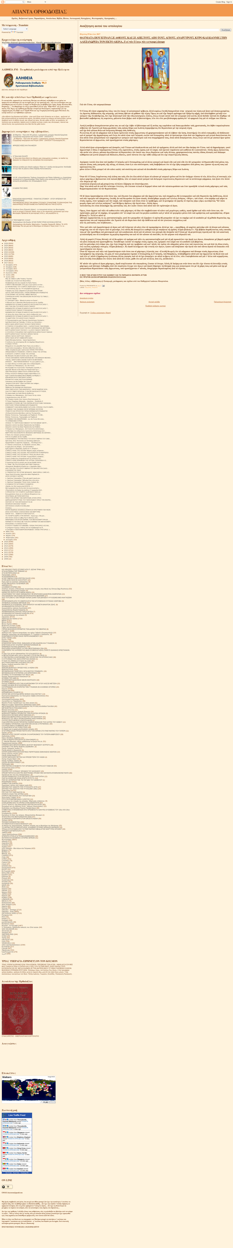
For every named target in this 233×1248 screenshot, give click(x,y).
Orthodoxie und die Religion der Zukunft (18, 381)
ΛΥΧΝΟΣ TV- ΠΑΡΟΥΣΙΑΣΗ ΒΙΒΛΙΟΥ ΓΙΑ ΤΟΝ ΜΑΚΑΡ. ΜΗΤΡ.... (26, 423)
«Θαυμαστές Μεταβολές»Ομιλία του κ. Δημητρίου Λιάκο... (23, 466)
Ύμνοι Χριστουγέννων (10, 834)
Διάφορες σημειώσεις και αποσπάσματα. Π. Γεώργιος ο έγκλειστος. (26, 634)
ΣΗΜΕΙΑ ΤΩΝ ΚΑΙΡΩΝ (10, 783)
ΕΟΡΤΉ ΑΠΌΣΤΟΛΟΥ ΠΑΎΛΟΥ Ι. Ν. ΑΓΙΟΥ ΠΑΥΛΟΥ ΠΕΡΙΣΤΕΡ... (27, 330)
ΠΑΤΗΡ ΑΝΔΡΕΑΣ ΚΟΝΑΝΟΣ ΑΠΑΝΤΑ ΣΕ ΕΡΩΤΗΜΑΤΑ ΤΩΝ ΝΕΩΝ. (28, 510)
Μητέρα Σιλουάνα (8, 710)
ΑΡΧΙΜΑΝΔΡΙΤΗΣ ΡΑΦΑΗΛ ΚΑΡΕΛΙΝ (15, 613)
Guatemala (6, 880)
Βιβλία (4, 620)
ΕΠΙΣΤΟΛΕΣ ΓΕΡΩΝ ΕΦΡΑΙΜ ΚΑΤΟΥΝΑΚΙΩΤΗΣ (21, 405)
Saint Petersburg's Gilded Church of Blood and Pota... (22, 371)
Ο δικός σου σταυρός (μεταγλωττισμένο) (18, 435)
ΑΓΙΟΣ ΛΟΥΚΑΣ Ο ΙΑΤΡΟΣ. (14, 476)
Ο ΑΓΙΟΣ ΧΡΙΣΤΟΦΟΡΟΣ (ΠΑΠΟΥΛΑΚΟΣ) (17, 720)
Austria (4, 846)
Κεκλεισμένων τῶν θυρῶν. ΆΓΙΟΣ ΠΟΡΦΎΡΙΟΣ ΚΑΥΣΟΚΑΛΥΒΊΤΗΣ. (37, 222)
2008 (6, 559)
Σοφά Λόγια (6, 790)
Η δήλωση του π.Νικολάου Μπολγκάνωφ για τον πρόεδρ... (24, 302)
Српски (4, 948)
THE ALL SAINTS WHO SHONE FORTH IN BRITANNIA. (24, 360)
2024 (6, 248)
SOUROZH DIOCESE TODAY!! (15, 504)
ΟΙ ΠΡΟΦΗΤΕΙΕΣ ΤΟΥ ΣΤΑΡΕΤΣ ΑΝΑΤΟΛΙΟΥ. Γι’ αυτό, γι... (25, 286)
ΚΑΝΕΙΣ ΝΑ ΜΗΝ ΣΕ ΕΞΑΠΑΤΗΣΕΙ (14, 685)
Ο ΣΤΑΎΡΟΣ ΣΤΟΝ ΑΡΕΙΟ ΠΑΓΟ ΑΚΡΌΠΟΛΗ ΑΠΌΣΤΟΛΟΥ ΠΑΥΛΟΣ (28, 332)
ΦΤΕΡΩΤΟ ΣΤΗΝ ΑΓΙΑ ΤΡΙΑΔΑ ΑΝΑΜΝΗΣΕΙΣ (18, 836)
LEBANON (6, 899)
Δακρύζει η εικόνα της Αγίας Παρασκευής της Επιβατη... (23, 425)
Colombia (5, 860)
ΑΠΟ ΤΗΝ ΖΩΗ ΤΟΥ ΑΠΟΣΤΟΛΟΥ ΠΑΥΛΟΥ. (20, 306)
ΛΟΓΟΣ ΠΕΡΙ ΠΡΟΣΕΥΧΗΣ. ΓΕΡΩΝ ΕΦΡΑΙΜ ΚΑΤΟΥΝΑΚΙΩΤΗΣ (26, 292)
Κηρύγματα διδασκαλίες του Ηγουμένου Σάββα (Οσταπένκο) (23, 696)
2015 (6, 544)
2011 (6, 552)
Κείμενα (4, 689)
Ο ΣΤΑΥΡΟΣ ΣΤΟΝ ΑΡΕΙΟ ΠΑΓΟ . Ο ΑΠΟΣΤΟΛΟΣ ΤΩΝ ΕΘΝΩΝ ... (27, 326)
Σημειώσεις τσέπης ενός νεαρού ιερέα (15, 785)
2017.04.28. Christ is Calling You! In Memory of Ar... (22, 518)
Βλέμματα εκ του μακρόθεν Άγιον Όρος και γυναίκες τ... (23, 346)
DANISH (5, 866)
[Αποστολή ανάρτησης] (102, 285)
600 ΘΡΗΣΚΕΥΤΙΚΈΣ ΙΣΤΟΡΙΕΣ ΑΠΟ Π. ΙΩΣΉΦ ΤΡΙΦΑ (21, 569)
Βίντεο (4, 622)
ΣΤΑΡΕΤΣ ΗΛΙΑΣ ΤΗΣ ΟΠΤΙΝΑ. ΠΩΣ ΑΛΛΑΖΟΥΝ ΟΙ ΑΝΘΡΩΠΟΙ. (27, 452)
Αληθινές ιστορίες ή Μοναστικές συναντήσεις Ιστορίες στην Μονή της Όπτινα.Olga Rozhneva (35, 589)
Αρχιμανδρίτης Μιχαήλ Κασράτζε (13, 610)
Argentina (5, 843)
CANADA (5, 855)
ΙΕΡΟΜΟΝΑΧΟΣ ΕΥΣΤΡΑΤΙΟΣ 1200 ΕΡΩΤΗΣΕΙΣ (19, 673)
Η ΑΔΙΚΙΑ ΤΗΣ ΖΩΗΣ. (20, 188)
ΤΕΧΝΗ (4, 820)
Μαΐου (8, 531)
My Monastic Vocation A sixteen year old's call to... (21, 356)
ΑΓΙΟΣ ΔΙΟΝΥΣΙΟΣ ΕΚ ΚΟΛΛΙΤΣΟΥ (14, 580)
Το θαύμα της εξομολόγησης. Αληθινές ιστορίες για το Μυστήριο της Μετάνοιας (30, 825)
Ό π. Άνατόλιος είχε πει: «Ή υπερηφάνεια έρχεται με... (22, 288)
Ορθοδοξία (6, 736)
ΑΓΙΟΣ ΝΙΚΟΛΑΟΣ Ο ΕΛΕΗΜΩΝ (13, 583)
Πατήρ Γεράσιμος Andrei (11, 748)
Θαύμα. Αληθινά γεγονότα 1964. (13, 664)
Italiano (4, 892)
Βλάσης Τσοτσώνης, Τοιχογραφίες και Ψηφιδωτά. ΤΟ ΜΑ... (24, 415)
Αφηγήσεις (88, 287)
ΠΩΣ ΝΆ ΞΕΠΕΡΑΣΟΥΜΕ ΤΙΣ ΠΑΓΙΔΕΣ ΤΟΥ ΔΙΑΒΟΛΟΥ (22, 780)
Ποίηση (4, 769)
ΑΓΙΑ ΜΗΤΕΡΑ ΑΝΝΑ (9, 573)
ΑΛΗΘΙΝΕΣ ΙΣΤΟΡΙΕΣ (9, 587)
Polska (4, 918)
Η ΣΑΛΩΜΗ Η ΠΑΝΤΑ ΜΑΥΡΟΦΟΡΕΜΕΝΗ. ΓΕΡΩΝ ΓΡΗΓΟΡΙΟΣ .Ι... (28, 529)
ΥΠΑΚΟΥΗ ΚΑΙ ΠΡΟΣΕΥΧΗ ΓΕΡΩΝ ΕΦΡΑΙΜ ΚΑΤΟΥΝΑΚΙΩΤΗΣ (26, 411)
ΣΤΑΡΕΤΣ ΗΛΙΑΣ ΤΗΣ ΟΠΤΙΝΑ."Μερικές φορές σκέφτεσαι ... (25, 450)
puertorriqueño (7, 922)
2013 (6, 548)
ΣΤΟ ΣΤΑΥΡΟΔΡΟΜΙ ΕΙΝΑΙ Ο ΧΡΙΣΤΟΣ (16, 799)
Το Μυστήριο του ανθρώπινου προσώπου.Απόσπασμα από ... (25, 431)
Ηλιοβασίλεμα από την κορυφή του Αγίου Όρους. (21, 283)
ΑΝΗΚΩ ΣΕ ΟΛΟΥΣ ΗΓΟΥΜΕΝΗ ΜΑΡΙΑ (16, 592)
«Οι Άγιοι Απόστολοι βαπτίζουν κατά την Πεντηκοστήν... (23, 413)
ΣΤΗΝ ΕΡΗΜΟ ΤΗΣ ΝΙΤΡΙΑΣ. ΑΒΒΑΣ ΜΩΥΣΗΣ (21, 294)
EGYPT (4, 869)
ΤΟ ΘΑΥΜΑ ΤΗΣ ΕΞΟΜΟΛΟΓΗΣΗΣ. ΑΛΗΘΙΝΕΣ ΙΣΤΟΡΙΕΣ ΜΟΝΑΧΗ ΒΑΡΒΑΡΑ (30, 827)
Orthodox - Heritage (9, 910)
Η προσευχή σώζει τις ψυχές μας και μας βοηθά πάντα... (23, 462)
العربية (4, 954)
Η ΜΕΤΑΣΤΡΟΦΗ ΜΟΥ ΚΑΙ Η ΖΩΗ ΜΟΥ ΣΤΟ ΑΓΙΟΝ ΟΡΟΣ (23, 655)
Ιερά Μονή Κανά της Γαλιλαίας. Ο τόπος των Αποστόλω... (24, 322)
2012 (6, 550)
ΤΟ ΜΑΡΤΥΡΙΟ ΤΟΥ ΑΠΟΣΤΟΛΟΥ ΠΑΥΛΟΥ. (20, 318)
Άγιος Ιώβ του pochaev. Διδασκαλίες (15, 582)
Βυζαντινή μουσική (8, 625)
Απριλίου (9, 533)
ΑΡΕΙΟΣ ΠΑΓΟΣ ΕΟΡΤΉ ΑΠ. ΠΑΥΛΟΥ (18, 336)
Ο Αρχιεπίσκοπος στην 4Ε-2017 (15, 397)
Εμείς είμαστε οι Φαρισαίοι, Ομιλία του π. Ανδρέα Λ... (22, 448)
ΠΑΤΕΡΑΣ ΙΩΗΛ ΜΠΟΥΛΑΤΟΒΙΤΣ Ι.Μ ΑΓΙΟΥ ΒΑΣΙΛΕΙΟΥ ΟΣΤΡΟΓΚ (26, 745)
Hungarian (6, 883)
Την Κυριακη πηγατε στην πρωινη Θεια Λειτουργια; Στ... (23, 399)
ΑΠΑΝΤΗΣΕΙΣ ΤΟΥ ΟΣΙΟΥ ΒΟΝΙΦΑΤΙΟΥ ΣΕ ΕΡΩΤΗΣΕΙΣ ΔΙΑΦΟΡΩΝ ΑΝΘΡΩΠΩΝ (31, 594)
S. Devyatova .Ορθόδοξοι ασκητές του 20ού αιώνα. (20, 927)
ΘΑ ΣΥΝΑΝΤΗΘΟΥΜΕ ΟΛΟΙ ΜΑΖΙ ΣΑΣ (16, 662)
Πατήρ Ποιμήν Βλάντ (9, 759)
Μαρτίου (8, 535)
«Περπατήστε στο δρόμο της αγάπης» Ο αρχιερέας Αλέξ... (24, 490)
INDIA (4, 885)
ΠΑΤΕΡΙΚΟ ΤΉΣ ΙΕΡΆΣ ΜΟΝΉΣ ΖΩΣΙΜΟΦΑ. (18, 747)
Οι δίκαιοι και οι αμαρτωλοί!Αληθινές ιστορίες (18, 729)
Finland (4, 878)
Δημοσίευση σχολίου (86, 298)
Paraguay (5, 915)
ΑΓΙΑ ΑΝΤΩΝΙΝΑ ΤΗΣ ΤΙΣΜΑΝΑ (13, 571)
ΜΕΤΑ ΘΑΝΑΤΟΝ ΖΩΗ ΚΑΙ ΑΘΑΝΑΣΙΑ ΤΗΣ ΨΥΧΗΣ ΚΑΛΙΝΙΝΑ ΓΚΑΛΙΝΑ (28, 706)
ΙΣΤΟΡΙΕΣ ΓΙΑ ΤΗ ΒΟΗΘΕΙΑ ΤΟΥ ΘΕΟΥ (16, 675)
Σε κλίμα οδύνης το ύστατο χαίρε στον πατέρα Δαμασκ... (23, 364)
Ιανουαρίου (9, 539)
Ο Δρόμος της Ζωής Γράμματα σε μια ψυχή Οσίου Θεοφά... (24, 290)
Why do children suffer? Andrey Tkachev (18, 279)
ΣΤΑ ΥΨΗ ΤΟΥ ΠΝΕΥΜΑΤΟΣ (12, 792)
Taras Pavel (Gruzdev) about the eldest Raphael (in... (22, 474)
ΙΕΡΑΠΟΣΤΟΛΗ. (7, 669)
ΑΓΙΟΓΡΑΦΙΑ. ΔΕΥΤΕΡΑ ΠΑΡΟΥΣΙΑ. (17, 496)
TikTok (4, 938)
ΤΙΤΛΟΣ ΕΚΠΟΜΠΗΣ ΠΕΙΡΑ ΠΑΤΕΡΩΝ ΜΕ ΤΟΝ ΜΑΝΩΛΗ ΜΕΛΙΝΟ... (28, 358)
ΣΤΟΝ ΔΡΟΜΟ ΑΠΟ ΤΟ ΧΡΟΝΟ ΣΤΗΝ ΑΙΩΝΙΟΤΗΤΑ (20, 803)
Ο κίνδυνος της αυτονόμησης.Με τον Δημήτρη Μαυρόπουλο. (24, 342)
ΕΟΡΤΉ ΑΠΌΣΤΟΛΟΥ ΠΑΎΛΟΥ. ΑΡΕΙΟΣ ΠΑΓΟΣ (21, 334)
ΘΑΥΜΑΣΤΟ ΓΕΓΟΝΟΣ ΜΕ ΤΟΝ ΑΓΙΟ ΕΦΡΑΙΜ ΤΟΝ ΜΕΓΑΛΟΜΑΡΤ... (28, 521)
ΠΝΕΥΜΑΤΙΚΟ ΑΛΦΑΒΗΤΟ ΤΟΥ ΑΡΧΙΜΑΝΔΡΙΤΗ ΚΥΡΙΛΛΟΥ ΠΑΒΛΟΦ (27, 766)
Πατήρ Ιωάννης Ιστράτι (10, 754)
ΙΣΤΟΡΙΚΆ (5, 682)
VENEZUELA (6, 943)
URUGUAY (6, 939)
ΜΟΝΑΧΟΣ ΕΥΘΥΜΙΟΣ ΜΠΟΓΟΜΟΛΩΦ (16, 715)
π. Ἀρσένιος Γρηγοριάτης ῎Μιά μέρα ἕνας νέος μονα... (22, 480)
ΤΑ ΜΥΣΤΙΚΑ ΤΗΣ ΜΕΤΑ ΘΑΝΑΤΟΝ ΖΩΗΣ (17, 817)
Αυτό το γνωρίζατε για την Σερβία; (16, 436)
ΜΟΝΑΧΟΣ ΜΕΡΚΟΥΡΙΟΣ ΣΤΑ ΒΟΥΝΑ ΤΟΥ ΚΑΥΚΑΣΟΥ (22, 717)
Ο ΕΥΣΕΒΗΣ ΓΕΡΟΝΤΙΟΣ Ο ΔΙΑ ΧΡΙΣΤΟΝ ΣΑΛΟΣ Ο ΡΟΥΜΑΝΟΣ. (25, 724)
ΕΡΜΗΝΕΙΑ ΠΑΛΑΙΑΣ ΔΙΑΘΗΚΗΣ (14, 647)
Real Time (16, 1173)
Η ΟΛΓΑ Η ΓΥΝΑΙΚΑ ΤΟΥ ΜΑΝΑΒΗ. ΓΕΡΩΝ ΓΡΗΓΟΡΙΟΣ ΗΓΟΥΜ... (27, 525)
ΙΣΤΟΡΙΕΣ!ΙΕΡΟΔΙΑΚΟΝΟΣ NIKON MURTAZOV (19, 680)
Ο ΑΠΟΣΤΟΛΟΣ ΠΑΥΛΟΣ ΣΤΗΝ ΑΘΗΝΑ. (19, 310)
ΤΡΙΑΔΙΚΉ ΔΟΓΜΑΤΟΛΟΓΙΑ (12, 831)
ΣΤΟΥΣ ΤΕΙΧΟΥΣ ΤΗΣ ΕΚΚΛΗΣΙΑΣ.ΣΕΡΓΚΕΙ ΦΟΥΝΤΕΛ (22, 804)
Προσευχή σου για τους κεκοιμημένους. (16, 775)
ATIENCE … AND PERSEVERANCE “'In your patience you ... (25, 361)
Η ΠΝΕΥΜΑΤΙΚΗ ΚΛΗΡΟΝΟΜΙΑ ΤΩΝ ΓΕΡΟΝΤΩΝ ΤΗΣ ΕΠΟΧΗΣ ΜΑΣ (27, 657)
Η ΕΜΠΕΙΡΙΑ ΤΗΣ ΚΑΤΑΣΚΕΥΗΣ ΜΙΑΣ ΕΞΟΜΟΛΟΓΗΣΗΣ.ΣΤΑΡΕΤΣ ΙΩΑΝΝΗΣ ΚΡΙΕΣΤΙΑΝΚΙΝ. (36, 650)
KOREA (4, 897)
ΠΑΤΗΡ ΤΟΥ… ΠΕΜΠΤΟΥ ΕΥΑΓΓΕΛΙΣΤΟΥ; (19, 514)
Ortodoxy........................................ (16, 508)
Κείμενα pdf (6, 690)
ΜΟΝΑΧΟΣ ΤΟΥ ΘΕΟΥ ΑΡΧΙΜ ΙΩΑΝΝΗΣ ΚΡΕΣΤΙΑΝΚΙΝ (22, 718)
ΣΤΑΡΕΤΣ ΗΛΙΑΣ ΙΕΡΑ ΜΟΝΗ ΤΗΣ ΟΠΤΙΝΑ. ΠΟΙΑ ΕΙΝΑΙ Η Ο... (26, 460)
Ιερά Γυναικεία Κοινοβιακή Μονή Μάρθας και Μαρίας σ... (23, 375)
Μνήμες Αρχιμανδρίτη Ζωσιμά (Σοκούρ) (16, 711)
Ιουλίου (8, 275)
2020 (6, 256)
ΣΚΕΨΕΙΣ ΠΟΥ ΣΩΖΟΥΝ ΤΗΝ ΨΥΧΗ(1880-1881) (20, 789)
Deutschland (6, 868)
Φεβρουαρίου (10, 537)
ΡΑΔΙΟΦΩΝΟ (6, 782)
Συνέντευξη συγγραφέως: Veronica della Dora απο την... (23, 348)
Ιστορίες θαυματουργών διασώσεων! (15, 676)
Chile (4, 857)
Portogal (5, 920)
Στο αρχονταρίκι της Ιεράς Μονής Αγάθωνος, (19, 393)
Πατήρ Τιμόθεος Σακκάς (10, 761)
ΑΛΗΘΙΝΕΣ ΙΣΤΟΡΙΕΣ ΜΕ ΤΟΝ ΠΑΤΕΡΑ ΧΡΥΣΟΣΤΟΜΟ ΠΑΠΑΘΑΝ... (28, 403)
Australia (5, 845)
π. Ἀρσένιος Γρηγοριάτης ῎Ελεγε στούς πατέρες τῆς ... (22, 482)
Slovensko (5, 931)
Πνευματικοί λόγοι (8, 768)
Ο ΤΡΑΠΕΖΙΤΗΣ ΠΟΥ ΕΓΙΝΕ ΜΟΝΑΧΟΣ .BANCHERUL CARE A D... (27, 472)
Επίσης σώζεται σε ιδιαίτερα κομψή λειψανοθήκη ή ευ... (23, 373)
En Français (6, 871)
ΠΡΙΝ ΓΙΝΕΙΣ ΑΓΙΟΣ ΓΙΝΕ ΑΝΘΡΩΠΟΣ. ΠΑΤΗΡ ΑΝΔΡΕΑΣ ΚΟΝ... (26, 389)
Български (6, 946)
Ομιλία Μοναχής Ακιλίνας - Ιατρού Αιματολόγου (20, 340)
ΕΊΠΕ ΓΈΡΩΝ (7, 638)
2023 (6, 250)
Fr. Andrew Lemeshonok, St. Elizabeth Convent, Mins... (23, 444)
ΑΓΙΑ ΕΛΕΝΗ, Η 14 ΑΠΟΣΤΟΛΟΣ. (16, 524)
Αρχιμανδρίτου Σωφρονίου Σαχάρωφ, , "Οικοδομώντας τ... (24, 442)
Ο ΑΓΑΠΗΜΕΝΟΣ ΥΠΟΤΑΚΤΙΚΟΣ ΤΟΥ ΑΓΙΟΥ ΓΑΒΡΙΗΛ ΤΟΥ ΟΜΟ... (28, 439)
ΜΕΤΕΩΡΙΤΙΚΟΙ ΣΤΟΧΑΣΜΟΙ (12, 708)
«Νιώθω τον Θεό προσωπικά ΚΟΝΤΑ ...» (18, 486)
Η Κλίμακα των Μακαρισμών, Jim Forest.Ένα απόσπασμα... (25, 429)
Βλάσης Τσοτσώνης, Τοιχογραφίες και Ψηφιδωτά (21, 417)
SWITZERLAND (7, 934)
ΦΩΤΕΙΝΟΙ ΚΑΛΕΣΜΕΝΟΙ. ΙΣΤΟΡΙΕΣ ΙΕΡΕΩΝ (18, 838)
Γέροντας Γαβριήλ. (11, 298)
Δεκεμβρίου (9, 265)
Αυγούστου (9, 273)
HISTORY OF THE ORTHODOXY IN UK (18, 502)
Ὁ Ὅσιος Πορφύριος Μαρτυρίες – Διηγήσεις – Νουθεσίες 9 (24, 401)
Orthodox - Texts (8, 911)
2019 (6, 258)
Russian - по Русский (10, 925)
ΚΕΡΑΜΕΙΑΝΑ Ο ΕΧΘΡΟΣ (11, 692)
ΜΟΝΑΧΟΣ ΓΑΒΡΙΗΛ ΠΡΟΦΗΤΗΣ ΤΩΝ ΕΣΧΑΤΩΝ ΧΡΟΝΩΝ (23, 713)
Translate (19, 32)
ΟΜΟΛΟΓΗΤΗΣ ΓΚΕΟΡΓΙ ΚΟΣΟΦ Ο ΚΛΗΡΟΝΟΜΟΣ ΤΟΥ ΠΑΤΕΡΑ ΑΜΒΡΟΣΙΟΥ (31, 734)
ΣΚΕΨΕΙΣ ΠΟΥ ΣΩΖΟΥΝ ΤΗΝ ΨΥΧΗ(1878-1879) (20, 787)
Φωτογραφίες (7, 839)
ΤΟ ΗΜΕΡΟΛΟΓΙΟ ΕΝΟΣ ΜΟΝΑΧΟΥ (15, 824)
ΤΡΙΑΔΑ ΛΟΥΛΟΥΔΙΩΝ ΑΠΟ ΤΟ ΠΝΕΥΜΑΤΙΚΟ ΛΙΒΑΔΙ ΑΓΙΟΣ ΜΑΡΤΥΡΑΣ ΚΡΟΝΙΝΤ (32, 829)
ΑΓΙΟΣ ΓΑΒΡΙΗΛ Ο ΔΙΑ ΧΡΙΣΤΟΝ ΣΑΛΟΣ (16, 578)
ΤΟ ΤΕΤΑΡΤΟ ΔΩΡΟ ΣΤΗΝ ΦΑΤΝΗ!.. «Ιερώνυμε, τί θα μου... (25, 516)
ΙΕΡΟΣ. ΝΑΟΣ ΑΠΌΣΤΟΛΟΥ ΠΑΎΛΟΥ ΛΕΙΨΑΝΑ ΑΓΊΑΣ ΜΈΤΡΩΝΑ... (28, 328)
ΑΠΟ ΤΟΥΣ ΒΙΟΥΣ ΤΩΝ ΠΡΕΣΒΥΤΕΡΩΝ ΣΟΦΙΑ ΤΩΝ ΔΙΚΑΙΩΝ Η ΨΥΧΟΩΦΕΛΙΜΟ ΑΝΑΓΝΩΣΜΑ (37, 597)
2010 (6, 554)
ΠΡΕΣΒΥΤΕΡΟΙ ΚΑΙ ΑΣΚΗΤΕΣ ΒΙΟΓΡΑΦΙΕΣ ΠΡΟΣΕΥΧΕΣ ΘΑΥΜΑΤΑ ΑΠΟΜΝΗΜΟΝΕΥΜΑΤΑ (35, 773)
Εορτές (4, 640)
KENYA (4, 896)
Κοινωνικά (5, 697)
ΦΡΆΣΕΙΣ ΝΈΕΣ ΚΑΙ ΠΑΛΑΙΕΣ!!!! (24, 145)
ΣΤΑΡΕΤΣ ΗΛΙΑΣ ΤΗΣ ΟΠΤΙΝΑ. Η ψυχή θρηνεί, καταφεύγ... (25, 456)
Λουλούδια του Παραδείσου (12, 701)
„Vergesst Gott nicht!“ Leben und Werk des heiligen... (22, 383)
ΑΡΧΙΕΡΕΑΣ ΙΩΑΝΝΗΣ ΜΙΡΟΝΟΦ (14, 603)
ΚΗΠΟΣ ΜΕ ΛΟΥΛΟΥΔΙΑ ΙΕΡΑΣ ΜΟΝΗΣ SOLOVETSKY (22, 694)
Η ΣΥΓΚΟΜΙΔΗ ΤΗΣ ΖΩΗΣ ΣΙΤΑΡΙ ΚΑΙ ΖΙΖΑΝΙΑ (18, 659)
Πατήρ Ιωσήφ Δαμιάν (9, 755)
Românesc (6, 924)
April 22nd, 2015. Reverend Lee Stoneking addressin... (23, 441)
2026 (6, 243)
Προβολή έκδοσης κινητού (155, 306)
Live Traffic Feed (16, 1115)
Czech (4, 864)
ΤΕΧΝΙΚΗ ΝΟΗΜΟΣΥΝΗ (11, 822)
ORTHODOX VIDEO (9, 913)
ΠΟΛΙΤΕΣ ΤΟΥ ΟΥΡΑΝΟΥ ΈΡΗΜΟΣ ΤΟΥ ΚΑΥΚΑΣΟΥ (21, 771)
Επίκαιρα (5, 641)
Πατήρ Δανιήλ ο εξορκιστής (11, 750)
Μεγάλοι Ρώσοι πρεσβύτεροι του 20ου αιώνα (18, 703)
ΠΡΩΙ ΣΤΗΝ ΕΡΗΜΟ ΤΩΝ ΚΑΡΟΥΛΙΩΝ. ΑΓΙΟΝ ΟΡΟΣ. (23, 498)
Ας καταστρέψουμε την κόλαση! (13, 615)
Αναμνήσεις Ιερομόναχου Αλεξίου (14, 590)
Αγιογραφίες (6, 575)
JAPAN (4, 894)
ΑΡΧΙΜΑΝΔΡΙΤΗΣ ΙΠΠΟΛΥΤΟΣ (13, 606)
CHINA (4, 859)
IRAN (4, 887)
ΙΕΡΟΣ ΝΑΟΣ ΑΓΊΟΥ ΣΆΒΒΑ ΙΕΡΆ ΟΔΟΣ (18, 338)
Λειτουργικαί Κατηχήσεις (10, 699)
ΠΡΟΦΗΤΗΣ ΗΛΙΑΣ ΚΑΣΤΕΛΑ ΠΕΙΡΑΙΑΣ (18, 379)
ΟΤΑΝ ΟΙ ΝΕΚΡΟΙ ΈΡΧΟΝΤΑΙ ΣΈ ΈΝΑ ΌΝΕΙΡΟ (19, 739)
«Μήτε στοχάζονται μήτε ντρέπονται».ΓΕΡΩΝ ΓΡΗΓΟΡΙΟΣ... (24, 350)
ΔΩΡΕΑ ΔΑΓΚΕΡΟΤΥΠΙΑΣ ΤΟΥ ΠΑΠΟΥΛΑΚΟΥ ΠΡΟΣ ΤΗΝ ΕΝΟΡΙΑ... (28, 500)
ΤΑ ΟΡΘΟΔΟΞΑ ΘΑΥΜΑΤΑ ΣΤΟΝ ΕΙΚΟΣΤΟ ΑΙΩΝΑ (20, 818)
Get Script (9, 1173)
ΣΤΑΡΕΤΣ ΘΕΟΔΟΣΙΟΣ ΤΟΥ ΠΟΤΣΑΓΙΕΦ (17, 796)
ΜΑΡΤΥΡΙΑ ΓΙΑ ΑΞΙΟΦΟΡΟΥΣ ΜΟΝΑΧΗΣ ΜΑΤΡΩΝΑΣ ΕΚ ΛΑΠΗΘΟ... (28, 433)
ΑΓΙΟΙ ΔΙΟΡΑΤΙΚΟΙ (8, 576)
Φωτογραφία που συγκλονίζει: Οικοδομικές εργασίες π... (23, 367)
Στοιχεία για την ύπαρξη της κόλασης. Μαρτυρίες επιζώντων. (23, 801)
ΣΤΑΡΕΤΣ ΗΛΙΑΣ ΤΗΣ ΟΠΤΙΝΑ (13, 794)
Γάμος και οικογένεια (9, 627)
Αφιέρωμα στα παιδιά (9, 618)
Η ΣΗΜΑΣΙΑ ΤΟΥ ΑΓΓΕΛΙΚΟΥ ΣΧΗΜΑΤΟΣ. (19, 484)
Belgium (5, 850)
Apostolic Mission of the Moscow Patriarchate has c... (22, 369)
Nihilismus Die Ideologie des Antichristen (18, 387)
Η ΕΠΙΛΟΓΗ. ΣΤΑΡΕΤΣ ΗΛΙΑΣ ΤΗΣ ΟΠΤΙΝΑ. (20, 354)
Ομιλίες (4, 732)
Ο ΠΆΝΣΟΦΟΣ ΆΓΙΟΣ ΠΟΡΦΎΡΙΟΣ (15, 727)
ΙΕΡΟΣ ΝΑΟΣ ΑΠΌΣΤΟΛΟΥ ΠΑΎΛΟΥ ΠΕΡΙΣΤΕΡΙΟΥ (23, 324)
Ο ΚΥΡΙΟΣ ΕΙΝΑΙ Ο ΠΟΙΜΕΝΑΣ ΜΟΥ (15, 725)
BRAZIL (4, 853)
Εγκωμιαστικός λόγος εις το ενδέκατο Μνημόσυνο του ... (23, 494)
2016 (6, 541)
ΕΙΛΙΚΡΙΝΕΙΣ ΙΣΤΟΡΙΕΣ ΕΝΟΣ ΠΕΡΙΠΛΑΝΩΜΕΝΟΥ (20, 636)
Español (5, 875)
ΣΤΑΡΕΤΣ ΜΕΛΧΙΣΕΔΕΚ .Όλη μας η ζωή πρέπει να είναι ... (24, 284)
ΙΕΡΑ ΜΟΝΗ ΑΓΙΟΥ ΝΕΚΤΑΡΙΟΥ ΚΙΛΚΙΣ (18, 377)
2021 (6, 254)
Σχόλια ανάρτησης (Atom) (100, 313)
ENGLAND (6, 873)
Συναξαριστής (7, 813)
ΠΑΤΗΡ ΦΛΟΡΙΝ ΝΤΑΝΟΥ (11, 762)
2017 (6, 263)
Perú (3, 917)
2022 (6, 252)
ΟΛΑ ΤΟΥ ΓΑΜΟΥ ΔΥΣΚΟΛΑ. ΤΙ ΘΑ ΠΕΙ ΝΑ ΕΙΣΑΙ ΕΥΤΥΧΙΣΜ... (26, 391)
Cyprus (4, 862)
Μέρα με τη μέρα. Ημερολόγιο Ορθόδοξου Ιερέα (19, 704)
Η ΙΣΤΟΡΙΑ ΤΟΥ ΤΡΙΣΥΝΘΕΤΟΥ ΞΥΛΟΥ (16, 220)
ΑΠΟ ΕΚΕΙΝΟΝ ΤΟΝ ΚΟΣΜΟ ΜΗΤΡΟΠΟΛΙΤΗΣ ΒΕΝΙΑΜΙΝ (23, 596)
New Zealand (7, 904)
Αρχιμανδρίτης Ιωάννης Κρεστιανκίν (15, 608)
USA (3, 941)
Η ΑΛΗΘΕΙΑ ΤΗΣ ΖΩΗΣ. (13, 470)
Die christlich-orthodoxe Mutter (15, 385)
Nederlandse (6, 903)
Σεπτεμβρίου (10, 271)
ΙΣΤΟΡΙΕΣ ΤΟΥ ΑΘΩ (9, 678)
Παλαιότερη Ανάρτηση (222, 302)
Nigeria (4, 906)
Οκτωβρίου (9, 269)
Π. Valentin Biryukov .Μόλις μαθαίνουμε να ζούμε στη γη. (22, 741)
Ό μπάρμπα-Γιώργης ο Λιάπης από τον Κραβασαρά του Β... (24, 527)
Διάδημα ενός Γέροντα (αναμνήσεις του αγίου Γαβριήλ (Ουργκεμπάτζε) (27, 633)
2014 (6, 546)
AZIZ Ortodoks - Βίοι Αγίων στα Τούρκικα (16, 848)
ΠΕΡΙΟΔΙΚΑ (6, 764)
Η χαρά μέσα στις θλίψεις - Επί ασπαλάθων (19, 446)
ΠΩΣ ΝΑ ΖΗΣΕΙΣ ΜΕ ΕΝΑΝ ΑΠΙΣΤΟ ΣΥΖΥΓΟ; (18, 778)
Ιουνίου (8, 277)
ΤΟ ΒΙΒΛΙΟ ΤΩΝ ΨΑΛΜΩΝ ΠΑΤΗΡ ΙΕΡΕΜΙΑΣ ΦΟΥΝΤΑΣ (24, 409)
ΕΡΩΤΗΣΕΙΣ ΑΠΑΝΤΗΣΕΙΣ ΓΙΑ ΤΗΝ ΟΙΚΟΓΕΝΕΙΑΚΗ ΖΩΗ (23, 648)
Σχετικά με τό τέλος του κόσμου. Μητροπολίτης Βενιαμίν (22, 815)
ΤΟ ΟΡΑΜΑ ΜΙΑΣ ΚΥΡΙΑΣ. (14, 421)
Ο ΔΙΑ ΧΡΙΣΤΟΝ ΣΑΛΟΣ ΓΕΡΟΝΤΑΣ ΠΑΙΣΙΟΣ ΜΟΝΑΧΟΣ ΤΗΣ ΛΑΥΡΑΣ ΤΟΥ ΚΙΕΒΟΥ (32, 722)
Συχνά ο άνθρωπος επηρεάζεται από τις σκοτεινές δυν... (23, 458)
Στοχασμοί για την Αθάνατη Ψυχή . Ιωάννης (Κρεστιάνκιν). (22, 806)
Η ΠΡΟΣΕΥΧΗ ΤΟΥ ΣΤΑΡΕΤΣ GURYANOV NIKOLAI (22, 492)
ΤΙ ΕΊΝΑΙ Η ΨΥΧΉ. (11, 344)
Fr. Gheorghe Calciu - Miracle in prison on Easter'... (22, 300)
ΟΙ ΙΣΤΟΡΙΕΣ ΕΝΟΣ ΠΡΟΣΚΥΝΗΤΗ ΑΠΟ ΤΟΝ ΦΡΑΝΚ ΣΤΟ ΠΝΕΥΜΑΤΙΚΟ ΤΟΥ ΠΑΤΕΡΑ (34, 731)
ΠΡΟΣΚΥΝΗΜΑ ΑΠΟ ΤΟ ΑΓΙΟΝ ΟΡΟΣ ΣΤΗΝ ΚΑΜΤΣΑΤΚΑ (23, 776)
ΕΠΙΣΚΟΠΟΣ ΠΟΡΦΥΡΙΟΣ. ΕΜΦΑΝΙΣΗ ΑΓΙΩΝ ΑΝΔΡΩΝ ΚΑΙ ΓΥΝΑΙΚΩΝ (28, 643)
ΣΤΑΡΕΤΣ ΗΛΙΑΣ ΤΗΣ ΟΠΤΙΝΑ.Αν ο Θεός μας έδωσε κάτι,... (25, 454)
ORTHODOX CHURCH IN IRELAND (17, 506)
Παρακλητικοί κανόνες (10, 743)
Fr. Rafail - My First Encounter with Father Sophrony (22, 464)
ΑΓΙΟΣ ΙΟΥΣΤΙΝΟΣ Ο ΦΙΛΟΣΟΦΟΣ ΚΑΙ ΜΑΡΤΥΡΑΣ (22, 512)
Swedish (5, 932)
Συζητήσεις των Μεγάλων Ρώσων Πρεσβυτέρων (19, 808)
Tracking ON (24, 1173)
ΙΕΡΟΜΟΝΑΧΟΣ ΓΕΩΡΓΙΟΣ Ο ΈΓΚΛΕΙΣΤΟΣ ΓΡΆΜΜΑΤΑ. (22, 671)
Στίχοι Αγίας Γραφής (9, 797)
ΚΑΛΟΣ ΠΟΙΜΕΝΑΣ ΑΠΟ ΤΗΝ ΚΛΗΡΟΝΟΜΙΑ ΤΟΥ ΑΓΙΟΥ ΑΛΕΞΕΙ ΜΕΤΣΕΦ (29, 683)
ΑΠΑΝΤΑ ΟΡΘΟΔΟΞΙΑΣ (39, 11)
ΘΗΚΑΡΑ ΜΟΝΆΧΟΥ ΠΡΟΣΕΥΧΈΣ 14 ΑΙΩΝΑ (18, 668)
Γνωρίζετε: (5, 631)
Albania (4, 841)
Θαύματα (94, 287)
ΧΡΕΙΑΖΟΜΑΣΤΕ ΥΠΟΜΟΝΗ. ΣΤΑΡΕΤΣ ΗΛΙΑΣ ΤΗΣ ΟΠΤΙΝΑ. (26, 352)
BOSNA (4, 852)
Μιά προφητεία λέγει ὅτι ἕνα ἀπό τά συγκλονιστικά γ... (22, 488)
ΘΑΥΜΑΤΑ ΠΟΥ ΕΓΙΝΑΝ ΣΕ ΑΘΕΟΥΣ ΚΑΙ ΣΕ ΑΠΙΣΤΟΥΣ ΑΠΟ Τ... (27, 304)
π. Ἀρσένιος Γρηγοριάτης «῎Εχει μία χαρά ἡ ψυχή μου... (23, 478)
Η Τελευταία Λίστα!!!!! (20, 156)
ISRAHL (5, 890)
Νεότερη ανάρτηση (87, 302)
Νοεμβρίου (9, 267)
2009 (6, 557)
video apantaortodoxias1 (11, 945)
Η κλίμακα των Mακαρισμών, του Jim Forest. (20, 365)
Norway (4, 908)
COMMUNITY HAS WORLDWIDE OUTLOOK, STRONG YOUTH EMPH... (29, 407)
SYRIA (4, 936)
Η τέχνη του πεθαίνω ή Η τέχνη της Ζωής (16, 661)
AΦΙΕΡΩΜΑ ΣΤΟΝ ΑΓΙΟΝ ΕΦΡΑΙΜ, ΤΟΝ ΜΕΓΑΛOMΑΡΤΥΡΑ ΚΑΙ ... (27, 519)
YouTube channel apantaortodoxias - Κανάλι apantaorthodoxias (31, 42)
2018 (6, 260)
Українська (6, 950)
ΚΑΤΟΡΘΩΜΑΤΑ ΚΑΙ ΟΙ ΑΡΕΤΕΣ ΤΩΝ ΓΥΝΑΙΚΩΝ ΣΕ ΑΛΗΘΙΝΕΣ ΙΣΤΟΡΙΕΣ (29, 687)
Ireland (4, 889)
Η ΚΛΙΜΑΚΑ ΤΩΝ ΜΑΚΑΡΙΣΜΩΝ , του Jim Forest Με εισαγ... (25, 419)
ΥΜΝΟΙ (4, 832)
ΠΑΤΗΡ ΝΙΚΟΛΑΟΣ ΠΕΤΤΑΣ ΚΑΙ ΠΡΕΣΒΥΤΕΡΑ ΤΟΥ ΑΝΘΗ (23, 757)
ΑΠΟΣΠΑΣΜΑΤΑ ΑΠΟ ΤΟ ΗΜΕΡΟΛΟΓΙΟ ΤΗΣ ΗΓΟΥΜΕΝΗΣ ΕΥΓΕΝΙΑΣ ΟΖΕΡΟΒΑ (31, 601)
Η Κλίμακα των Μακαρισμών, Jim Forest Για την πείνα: (23, 395)
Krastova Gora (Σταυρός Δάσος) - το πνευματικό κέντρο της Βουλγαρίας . (39, 209)
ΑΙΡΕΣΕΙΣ (5, 585)
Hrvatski (5, 882)
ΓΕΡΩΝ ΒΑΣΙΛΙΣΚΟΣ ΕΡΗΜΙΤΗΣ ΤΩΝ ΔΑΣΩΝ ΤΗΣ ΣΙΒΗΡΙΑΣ (24, 629)
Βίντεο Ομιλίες (7, 624)
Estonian (5, 876)
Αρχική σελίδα (154, 302)
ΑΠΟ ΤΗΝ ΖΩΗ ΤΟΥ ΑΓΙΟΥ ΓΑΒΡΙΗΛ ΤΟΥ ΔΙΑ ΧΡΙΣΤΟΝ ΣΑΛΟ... (26, 468)
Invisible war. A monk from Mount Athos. (18, 281)
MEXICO (5, 901)
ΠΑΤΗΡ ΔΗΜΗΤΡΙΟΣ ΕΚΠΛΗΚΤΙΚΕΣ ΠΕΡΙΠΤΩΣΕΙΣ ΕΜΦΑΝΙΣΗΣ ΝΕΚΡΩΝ (29, 752)
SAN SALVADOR (8, 929)
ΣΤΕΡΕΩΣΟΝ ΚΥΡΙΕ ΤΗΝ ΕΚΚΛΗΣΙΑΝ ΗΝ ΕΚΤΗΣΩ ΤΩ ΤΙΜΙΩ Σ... (27, 296)
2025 (6, 245)
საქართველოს (7, 952)
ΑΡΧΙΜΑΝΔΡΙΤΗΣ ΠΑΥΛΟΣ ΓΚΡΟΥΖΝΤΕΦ (17, 611)
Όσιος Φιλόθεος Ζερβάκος (11, 738)
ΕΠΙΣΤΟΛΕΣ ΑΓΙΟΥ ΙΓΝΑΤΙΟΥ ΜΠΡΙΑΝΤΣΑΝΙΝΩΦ (20, 645)
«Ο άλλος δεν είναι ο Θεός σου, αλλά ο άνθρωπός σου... (23, 314)
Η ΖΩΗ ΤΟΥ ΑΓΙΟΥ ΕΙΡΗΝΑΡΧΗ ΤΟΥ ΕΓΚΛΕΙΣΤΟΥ (20, 654)
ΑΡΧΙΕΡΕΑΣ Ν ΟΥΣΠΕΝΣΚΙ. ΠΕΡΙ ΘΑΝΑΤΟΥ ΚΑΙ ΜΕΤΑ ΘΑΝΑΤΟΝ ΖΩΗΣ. (28, 604)
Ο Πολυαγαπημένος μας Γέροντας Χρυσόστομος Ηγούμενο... (25, 320)
